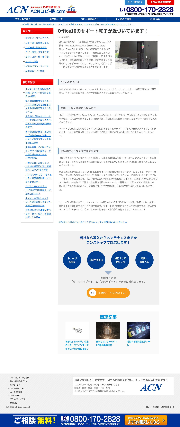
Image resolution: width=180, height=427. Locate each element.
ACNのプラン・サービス (37, 66)
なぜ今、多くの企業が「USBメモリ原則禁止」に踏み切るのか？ (38, 190)
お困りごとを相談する (108, 293)
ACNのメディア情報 (34, 70)
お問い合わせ (157, 19)
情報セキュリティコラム (37, 37)
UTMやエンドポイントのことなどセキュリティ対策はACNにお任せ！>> (93, 222)
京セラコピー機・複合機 (37, 56)
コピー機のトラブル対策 (37, 52)
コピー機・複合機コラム (37, 42)
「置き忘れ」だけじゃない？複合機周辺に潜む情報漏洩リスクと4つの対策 (38, 166)
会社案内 (13, 402)
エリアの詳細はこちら (110, 384)
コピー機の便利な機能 (36, 47)
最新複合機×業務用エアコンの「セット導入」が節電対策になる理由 (38, 214)
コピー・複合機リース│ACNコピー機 (160, 407)
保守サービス (56, 19)
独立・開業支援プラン (18, 381)
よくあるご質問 (123, 19)
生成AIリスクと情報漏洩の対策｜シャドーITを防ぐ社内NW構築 (37, 93)
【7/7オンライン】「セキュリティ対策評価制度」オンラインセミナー (38, 178)
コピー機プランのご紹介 (19, 377)
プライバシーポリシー (18, 399)
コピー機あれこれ (90, 19)
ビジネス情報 (31, 61)
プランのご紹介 (23, 19)
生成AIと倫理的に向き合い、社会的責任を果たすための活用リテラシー (38, 202)
